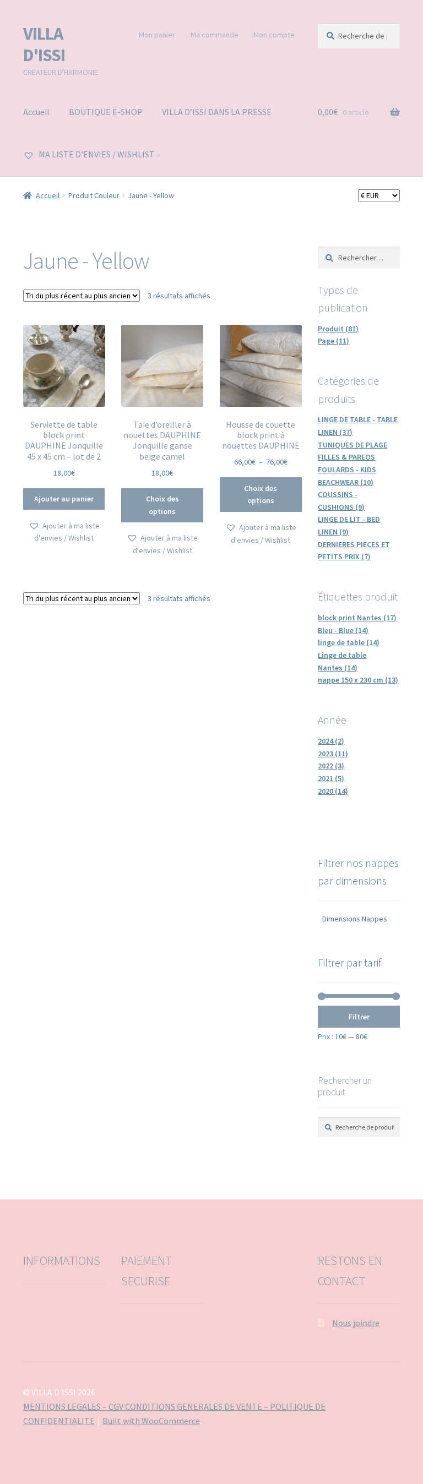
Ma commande (214, 35)
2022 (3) (331, 766)
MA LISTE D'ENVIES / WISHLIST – (99, 154)
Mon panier (157, 35)
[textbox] (359, 919)
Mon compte (274, 35)
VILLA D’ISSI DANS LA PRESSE (217, 111)
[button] (64, 532)
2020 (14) (333, 791)
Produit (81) (338, 329)
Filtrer (359, 1017)
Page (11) (333, 341)
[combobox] (359, 920)
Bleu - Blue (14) (343, 630)
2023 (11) (333, 754)
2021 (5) (331, 778)
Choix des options (162, 505)
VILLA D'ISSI (44, 44)
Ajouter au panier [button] (64, 499)
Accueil (36, 111)
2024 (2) (331, 741)
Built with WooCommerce (151, 1420)
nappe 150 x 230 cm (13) (358, 680)
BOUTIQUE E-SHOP (106, 111)
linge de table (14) (348, 642)
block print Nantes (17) (357, 618)
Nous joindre (355, 1322)
